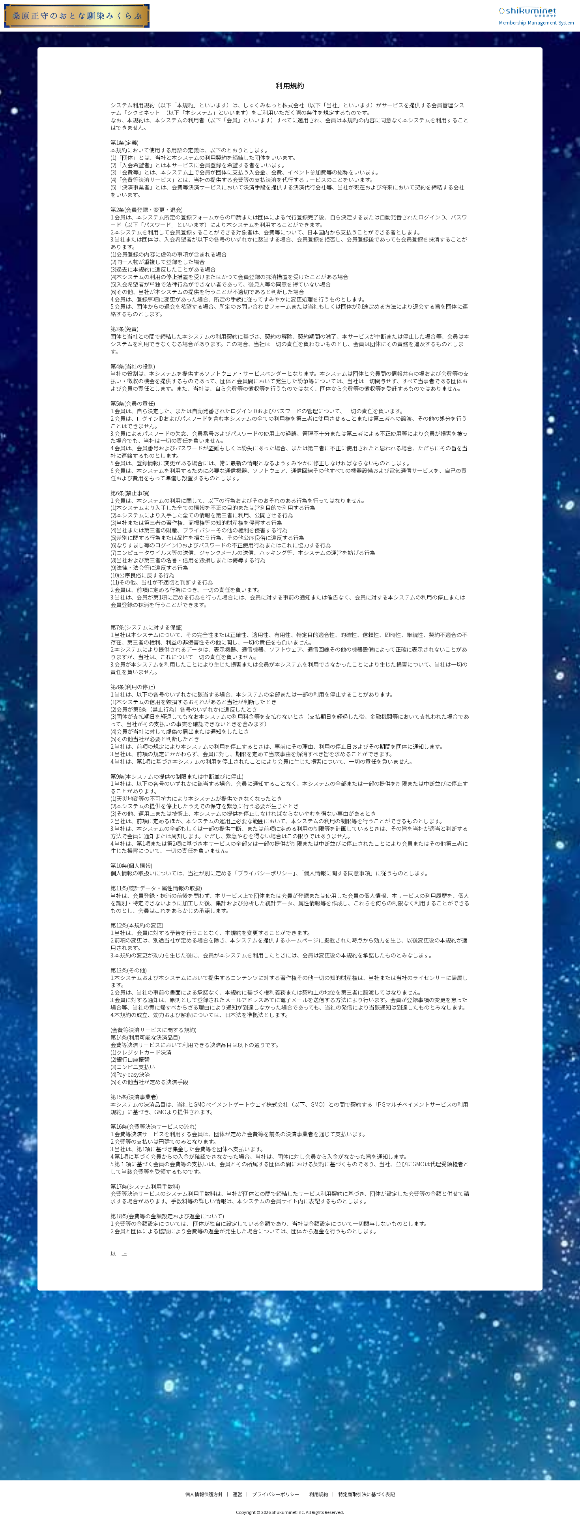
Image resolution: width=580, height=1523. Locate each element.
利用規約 (318, 1494)
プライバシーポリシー (275, 1494)
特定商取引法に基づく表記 (366, 1494)
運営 (237, 1494)
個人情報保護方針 (204, 1494)
